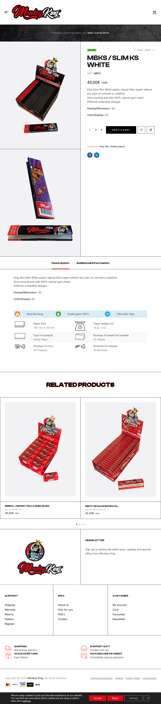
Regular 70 (104, 510)
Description (60, 263)
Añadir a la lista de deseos (141, 130)
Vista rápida (76, 408)
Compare (150, 130)
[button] (76, 524)
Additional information (92, 263)
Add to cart (121, 130)
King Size (81, 33)
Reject (115, 698)
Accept (97, 698)
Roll (21, 509)
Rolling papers (67, 33)
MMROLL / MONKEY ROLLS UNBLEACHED (27, 506)
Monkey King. (36, 678)
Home (55, 33)
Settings (133, 698)
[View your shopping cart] (154, 12)
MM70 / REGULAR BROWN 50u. (102, 506)
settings (26, 701)
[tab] (60, 263)
